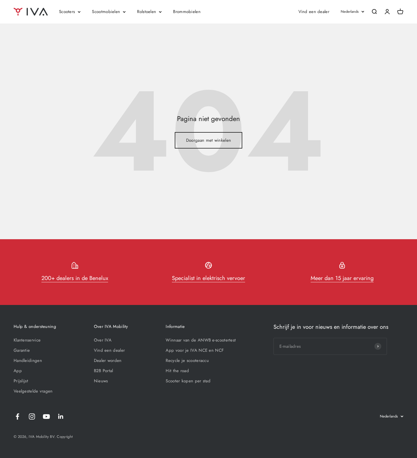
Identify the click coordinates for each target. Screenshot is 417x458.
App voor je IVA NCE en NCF (195, 350)
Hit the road (177, 371)
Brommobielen (187, 12)
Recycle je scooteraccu (187, 360)
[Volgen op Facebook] (17, 416)
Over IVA (102, 340)
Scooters (67, 12)
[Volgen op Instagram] (32, 416)
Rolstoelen (146, 12)
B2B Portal (103, 371)
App (18, 371)
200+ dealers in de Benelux (74, 278)
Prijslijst (21, 381)
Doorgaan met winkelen (208, 140)
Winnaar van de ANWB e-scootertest (201, 340)
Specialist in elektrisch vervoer (208, 278)
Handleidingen (28, 360)
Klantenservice (27, 340)
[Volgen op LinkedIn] (61, 416)
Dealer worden (108, 360)
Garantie (22, 350)
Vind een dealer (314, 12)
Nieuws (101, 381)
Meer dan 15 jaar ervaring (342, 278)
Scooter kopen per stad (188, 381)
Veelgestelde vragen (33, 391)
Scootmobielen (106, 12)
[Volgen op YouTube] (46, 416)
